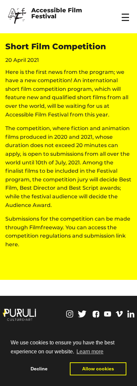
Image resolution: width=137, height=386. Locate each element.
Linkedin (130, 313)
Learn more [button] (89, 351)
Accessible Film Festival (57, 13)
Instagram (69, 313)
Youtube (107, 313)
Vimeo (119, 313)
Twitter (82, 313)
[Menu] (126, 13)
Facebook (95, 314)
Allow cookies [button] (98, 368)
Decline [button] (39, 368)
